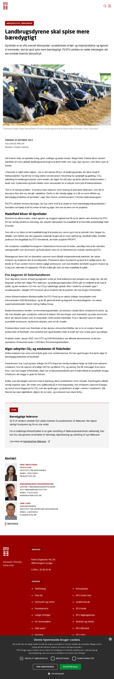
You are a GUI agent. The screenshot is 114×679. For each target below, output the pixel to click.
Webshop (39, 634)
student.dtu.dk (83, 602)
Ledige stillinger (42, 615)
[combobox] (110, 639)
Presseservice (41, 608)
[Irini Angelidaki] (11, 472)
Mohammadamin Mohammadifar (37, 484)
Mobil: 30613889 (29, 473)
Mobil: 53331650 (29, 493)
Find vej (38, 595)
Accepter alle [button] (70, 666)
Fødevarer (12, 524)
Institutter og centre (45, 602)
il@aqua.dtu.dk (28, 515)
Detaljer (81, 653)
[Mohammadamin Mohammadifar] (11, 491)
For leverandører (43, 621)
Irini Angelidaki (28, 465)
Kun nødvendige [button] (45, 666)
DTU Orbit (80, 634)
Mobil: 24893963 (29, 512)
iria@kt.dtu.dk (28, 476)
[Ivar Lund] (11, 511)
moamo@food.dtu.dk (31, 495)
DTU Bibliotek (82, 628)
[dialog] (57, 657)
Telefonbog (40, 588)
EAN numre (40, 628)
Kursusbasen (82, 588)
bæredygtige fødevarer (34, 441)
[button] (109, 6)
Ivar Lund (25, 503)
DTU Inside (81, 608)
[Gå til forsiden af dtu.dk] (5, 6)
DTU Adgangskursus (85, 615)
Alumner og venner (85, 621)
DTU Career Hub (83, 595)
